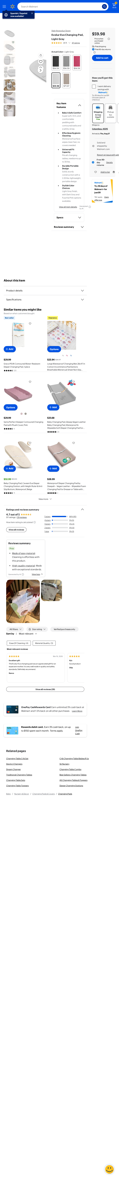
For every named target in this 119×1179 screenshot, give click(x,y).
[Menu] (4, 6)
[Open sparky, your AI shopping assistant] (109, 1169)
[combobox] (62, 6)
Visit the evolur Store (61, 30)
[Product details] (82, 290)
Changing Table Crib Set (17, 758)
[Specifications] (82, 299)
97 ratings (76, 43)
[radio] (55, 63)
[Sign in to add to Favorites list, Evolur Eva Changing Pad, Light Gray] (41, 61)
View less (36, 574)
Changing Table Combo (70, 769)
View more (43, 499)
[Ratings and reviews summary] (82, 508)
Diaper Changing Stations (71, 785)
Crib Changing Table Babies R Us (74, 758)
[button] (36, 73)
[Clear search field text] (100, 6)
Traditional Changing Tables (19, 775)
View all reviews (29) (45, 689)
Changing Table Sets (15, 780)
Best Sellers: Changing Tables (73, 775)
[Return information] (94, 52)
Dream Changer (13, 769)
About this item (14, 280)
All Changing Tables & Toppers (73, 780)
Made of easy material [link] (23, 553)
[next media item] (40, 70)
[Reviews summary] (69, 43)
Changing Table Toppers (17, 785)
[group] (65, 43)
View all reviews (16, 529)
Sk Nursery (64, 764)
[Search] (104, 6)
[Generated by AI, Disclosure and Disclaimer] (89, 206)
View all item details (68, 207)
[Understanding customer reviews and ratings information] (34, 522)
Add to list (105, 172)
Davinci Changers (14, 764)
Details (109, 162)
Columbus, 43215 (100, 129)
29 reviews (22, 517)
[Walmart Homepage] (12, 6)
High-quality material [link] (23, 565)
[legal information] (109, 39)
